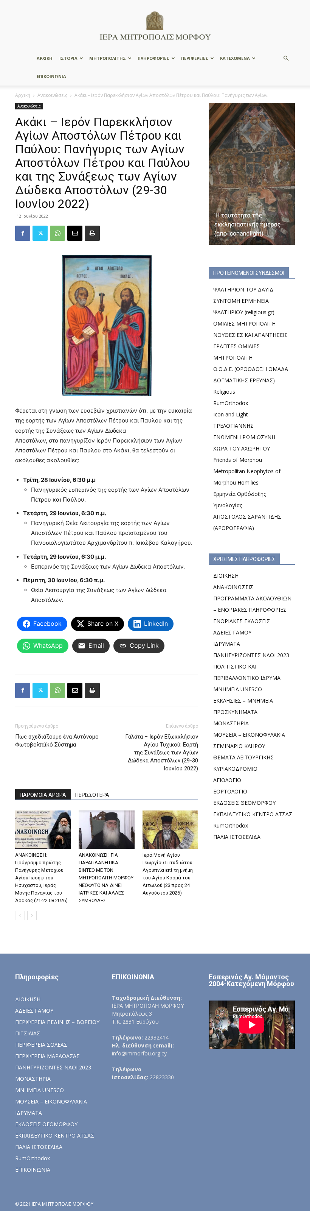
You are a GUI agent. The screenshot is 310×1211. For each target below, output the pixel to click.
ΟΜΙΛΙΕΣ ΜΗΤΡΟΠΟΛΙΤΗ (244, 323)
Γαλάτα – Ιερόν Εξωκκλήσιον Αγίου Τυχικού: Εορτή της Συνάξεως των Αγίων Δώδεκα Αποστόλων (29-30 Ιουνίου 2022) (161, 752)
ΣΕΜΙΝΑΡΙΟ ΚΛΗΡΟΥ (239, 746)
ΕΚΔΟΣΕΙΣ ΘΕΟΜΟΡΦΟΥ (244, 802)
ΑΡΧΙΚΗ (45, 58)
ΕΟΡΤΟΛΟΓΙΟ (230, 791)
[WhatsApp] (57, 233)
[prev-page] (20, 915)
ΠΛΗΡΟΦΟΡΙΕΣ (153, 58)
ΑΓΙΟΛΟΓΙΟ (227, 780)
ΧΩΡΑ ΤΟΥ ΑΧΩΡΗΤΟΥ (241, 448)
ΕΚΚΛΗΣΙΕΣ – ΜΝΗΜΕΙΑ (243, 700)
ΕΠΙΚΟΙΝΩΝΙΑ (51, 76)
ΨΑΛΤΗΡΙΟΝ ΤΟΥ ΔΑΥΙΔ (243, 289)
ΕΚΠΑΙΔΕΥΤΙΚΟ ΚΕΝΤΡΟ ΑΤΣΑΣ (252, 814)
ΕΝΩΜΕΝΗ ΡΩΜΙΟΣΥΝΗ (244, 437)
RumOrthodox (230, 403)
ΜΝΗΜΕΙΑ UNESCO (237, 689)
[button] (286, 58)
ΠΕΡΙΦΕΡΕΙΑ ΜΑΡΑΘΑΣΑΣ (47, 1056)
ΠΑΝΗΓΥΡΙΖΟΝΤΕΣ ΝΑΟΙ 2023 (251, 655)
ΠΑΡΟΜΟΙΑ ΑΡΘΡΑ (43, 795)
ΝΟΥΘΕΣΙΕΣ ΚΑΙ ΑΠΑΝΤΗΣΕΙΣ (250, 334)
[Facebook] (22, 233)
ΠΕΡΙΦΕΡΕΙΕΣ (194, 58)
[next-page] (32, 915)
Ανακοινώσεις (52, 95)
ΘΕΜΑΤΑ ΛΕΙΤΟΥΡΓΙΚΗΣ (243, 757)
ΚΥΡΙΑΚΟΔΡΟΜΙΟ (235, 768)
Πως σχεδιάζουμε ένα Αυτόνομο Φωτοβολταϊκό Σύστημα (57, 740)
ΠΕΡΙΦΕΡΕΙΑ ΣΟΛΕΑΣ (41, 1044)
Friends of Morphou (237, 459)
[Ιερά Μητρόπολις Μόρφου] (155, 25)
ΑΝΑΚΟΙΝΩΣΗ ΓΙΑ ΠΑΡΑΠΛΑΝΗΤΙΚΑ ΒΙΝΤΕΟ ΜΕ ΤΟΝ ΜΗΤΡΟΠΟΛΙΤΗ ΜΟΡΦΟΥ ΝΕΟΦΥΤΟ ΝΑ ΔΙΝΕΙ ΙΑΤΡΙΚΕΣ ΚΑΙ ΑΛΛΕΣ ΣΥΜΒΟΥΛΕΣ (106, 877)
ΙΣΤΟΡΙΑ (68, 58)
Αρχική (22, 95)
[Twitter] (40, 233)
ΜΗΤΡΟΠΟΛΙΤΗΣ (107, 58)
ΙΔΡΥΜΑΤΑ (226, 643)
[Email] (74, 233)
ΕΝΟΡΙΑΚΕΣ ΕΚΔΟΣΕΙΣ (241, 621)
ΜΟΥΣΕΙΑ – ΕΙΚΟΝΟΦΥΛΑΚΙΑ (249, 734)
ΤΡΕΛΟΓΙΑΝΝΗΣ (233, 425)
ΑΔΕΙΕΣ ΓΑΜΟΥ (232, 632)
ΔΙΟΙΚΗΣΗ (226, 575)
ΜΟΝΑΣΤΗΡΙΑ (231, 723)
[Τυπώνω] (92, 233)
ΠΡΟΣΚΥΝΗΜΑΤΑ (235, 711)
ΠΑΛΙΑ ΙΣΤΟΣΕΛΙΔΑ (236, 836)
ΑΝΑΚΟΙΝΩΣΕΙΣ (233, 587)
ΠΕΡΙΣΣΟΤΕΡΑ (92, 795)
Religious (224, 391)
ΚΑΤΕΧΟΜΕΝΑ (235, 58)
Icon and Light (230, 414)
